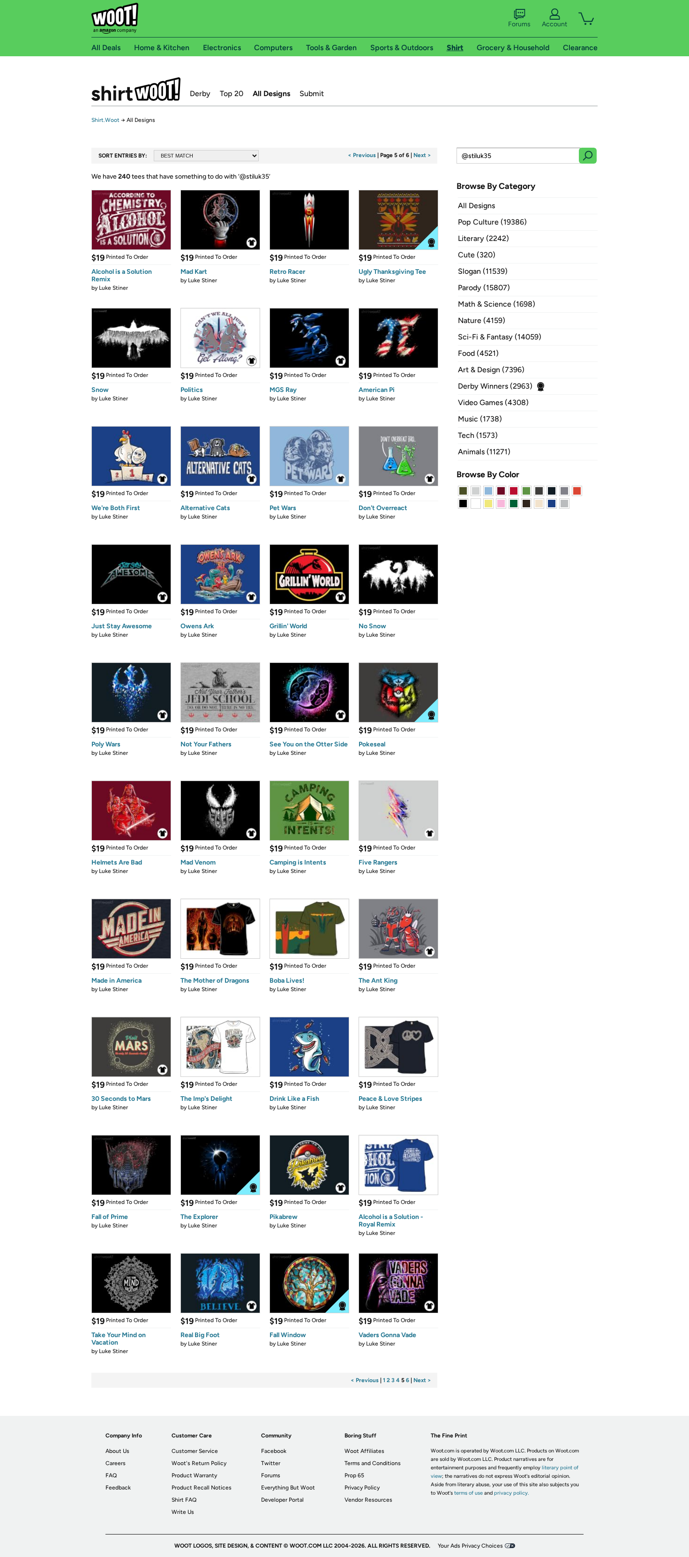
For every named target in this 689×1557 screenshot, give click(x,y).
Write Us (183, 1512)
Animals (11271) (484, 451)
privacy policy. (511, 1493)
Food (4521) (478, 353)
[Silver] (475, 491)
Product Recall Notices (202, 1487)
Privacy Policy (362, 1487)
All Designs (271, 93)
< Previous (362, 155)
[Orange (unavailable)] (577, 491)
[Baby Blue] (488, 491)
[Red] (513, 491)
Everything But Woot (288, 1487)
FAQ (111, 1475)
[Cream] (539, 503)
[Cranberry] (501, 491)
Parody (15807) (484, 287)
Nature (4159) (481, 320)
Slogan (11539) (483, 271)
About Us (117, 1451)
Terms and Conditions (372, 1463)
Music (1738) (480, 418)
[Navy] (551, 491)
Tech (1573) (478, 435)
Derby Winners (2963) (495, 386)
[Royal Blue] (551, 503)
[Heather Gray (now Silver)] (564, 503)
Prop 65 (354, 1475)
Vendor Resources (368, 1500)
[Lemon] (488, 503)
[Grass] (526, 491)
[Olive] (463, 491)
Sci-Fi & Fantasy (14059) (499, 336)
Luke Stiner (113, 288)
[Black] (463, 503)
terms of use (468, 1493)
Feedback (118, 1487)
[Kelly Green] (513, 503)
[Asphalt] (539, 491)
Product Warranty (194, 1475)
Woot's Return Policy (199, 1463)
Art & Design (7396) (491, 369)
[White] (475, 503)
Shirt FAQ (184, 1500)
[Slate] (564, 491)
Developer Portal (282, 1500)
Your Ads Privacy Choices (470, 1545)
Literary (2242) (483, 238)
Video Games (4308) (493, 402)
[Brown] (526, 503)
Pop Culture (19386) (492, 222)
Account (554, 24)
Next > (422, 155)
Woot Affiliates (364, 1451)
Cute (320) (476, 254)
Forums (519, 24)
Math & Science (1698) (496, 304)
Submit (312, 93)
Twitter (270, 1463)
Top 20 (231, 93)
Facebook (273, 1451)
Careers (115, 1463)
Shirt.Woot (135, 89)
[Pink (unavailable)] (501, 503)
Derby (200, 93)
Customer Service (195, 1451)
